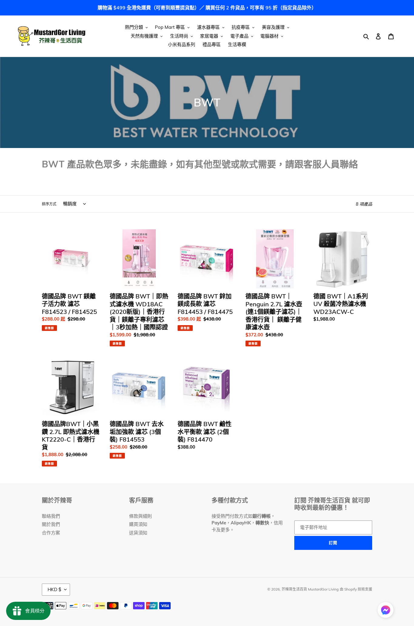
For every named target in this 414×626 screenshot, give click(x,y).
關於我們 (51, 524)
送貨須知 (138, 533)
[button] (385, 611)
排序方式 (49, 204)
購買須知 (138, 524)
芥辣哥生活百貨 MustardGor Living (310, 589)
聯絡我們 (51, 516)
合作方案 (51, 533)
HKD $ (54, 589)
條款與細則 (140, 516)
